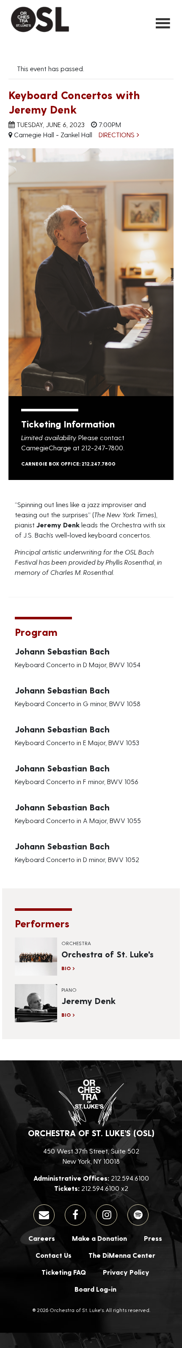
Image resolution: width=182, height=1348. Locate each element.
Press (153, 1238)
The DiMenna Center (121, 1255)
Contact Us (54, 1255)
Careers (41, 1238)
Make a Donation (99, 1238)
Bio (66, 968)
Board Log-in (95, 1289)
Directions (117, 134)
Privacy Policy (126, 1272)
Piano (69, 990)
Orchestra (76, 943)
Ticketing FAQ (63, 1272)
